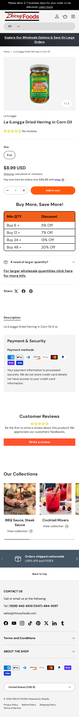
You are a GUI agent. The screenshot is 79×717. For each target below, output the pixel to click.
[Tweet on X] (16, 291)
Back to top (39, 574)
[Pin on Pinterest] (31, 291)
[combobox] (39, 26)
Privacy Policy (11, 704)
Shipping (9, 174)
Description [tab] (12, 317)
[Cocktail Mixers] (55, 499)
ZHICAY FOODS (19, 698)
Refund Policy (29, 704)
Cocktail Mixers (55, 520)
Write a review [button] (39, 442)
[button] (65, 16)
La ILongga (10, 116)
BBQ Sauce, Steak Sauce (20, 522)
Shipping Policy (48, 704)
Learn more (58, 5)
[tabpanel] (39, 327)
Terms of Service (12, 708)
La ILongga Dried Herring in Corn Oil (31, 51)
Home (7, 51)
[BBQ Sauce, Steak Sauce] (20, 499)
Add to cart (53, 190)
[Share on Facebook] (23, 291)
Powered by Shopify (38, 698)
